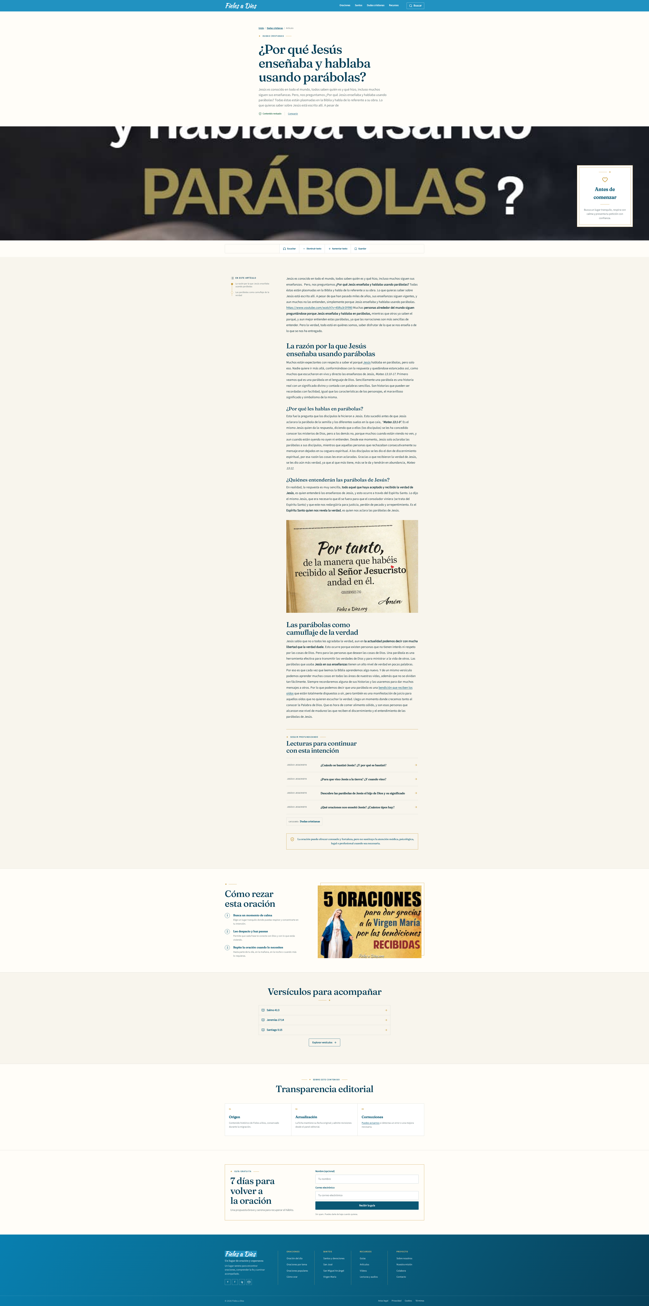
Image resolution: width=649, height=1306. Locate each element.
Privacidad (396, 1300)
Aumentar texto (339, 248)
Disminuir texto (314, 248)
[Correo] (249, 1282)
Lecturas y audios (369, 1277)
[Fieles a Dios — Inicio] (241, 5)
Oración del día (294, 1258)
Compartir (293, 113)
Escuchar (291, 248)
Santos (358, 5)
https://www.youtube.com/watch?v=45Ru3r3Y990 (319, 307)
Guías (363, 1258)
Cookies (408, 1300)
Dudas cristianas (375, 5)
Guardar (362, 248)
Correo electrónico (325, 1187)
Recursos (394, 5)
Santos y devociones (333, 1258)
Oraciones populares (297, 1271)
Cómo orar (292, 1277)
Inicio (261, 28)
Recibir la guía (367, 1205)
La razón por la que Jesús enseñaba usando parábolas (252, 285)
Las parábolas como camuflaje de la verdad (252, 294)
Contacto (401, 1277)
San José (327, 1264)
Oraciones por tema (297, 1264)
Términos (419, 1300)
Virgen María (329, 1277)
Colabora (401, 1271)
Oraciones (345, 5)
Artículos (364, 1264)
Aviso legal (383, 1300)
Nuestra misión (404, 1264)
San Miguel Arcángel (333, 1271)
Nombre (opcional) (325, 1171)
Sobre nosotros (404, 1258)
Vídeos (363, 1271)
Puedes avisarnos (370, 1123)
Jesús (367, 362)
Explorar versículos (322, 1042)
